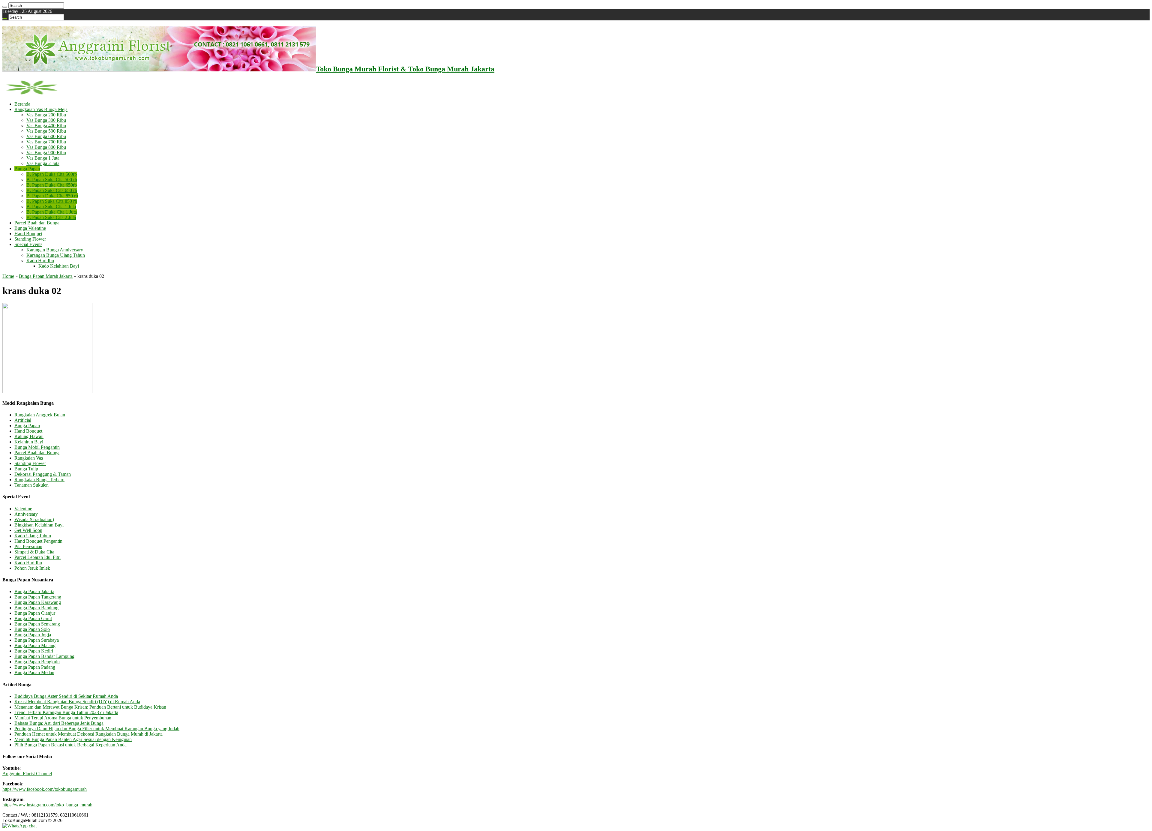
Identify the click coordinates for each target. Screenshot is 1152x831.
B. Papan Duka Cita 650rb (51, 185)
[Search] (4, 7)
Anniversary (26, 514)
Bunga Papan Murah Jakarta (46, 276)
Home (8, 276)
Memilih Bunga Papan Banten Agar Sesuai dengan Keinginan (73, 739)
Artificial (22, 420)
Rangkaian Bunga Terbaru (39, 479)
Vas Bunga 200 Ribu (46, 114)
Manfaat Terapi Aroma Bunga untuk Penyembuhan (62, 717)
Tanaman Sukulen (31, 485)
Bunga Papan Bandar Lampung (44, 656)
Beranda (22, 103)
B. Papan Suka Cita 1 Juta (51, 206)
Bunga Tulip (26, 468)
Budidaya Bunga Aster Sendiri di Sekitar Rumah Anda (66, 696)
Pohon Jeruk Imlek (32, 568)
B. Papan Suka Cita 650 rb (51, 190)
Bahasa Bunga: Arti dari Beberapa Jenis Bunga (59, 723)
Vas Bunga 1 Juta (42, 157)
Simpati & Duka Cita (34, 551)
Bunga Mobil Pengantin (37, 447)
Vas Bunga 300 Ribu (46, 120)
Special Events (28, 244)
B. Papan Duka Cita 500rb (51, 174)
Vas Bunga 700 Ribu (46, 141)
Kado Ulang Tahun (32, 535)
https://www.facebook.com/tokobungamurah (44, 789)
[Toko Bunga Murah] (31, 93)
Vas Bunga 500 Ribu (46, 131)
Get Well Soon (28, 530)
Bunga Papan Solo (32, 629)
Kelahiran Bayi (28, 441)
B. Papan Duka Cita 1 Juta (51, 211)
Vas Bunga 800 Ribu (46, 147)
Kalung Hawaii (29, 436)
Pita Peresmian (28, 546)
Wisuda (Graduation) (34, 519)
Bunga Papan (27, 168)
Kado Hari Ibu (40, 260)
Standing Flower (30, 239)
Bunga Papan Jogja (32, 634)
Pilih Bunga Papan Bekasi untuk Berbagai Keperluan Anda (70, 744)
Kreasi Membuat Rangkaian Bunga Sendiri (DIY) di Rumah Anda (77, 701)
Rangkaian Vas (28, 457)
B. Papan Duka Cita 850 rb (52, 195)
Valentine (23, 508)
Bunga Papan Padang (34, 667)
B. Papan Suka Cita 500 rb (51, 179)
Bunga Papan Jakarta (34, 591)
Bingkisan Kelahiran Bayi (39, 524)
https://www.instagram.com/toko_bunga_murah (47, 804)
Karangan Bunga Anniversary (54, 249)
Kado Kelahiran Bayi (58, 265)
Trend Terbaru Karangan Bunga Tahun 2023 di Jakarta (66, 712)
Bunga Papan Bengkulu (37, 661)
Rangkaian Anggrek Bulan (39, 414)
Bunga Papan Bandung (36, 607)
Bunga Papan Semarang (37, 623)
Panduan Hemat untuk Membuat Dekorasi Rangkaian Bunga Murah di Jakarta (88, 733)
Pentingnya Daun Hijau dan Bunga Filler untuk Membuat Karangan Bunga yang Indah (96, 728)
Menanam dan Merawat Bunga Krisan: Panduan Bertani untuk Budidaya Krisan (90, 707)
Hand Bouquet (28, 233)
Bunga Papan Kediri (33, 650)
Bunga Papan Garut (33, 618)
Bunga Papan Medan (34, 672)
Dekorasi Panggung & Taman (42, 474)
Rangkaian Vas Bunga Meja (41, 109)
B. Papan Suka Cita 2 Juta (51, 217)
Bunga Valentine (30, 228)
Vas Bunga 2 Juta (42, 163)
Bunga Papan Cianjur (34, 613)
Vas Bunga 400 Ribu (46, 125)
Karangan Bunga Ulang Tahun (55, 255)
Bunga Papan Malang (35, 645)
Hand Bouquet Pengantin (38, 541)
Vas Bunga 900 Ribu (46, 152)
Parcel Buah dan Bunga (36, 222)
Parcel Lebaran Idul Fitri (37, 557)
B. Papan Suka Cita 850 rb (51, 201)
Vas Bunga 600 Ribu (46, 136)
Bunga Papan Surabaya (36, 640)
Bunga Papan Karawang (37, 602)
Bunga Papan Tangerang (37, 596)
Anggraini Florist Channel (27, 773)
